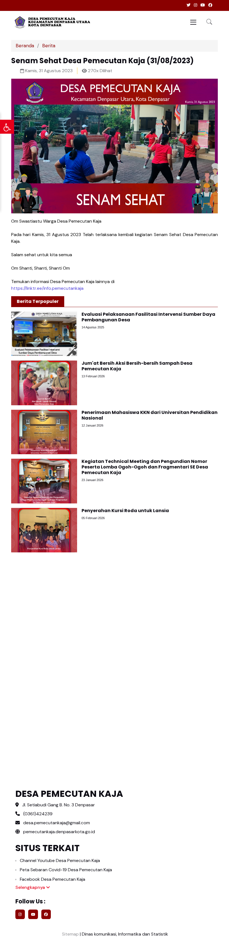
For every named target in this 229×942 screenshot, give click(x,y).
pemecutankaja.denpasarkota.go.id (58, 832)
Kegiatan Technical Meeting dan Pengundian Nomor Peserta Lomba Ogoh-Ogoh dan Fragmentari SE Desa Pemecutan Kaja (145, 467)
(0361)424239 (38, 814)
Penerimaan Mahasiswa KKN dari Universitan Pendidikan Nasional (150, 415)
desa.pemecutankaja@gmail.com (56, 823)
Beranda (25, 46)
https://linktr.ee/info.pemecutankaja (47, 288)
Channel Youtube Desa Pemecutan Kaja (60, 860)
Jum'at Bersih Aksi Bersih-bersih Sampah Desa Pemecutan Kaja (137, 366)
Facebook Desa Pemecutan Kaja (52, 879)
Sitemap (70, 934)
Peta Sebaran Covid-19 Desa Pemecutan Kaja (66, 870)
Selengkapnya (30, 887)
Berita (48, 46)
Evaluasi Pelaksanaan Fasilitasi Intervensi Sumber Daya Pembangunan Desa (148, 317)
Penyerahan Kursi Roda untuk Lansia (125, 510)
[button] (209, 22)
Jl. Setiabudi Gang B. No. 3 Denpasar (58, 805)
